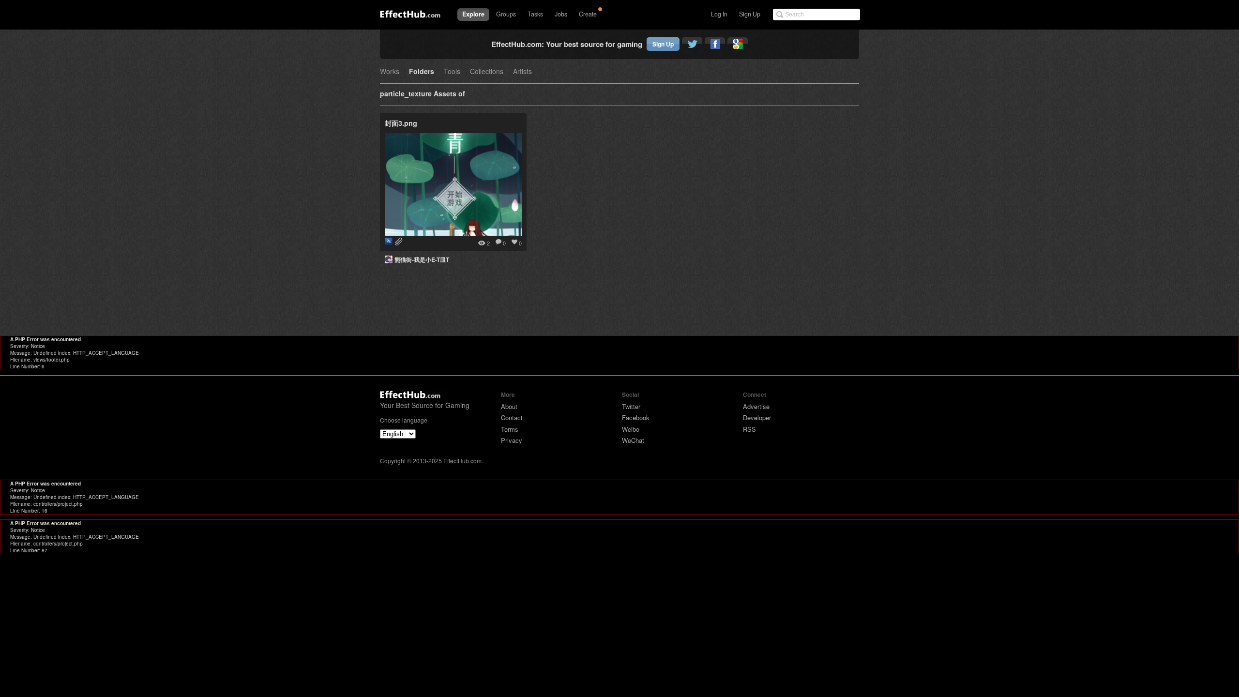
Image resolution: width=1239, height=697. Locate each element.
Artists (522, 72)
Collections (486, 72)
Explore (473, 14)
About (509, 406)
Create (588, 14)
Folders (421, 72)
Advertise (756, 406)
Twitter (631, 406)
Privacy (511, 440)
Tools (452, 72)
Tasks (535, 14)
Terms (509, 429)
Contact (512, 417)
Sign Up (749, 14)
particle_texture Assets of (422, 94)
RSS (749, 429)
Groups (506, 14)
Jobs (561, 14)
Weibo (630, 429)
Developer (757, 417)
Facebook (636, 417)
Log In (719, 14)
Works (389, 72)
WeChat (633, 440)
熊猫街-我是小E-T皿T (421, 259)
